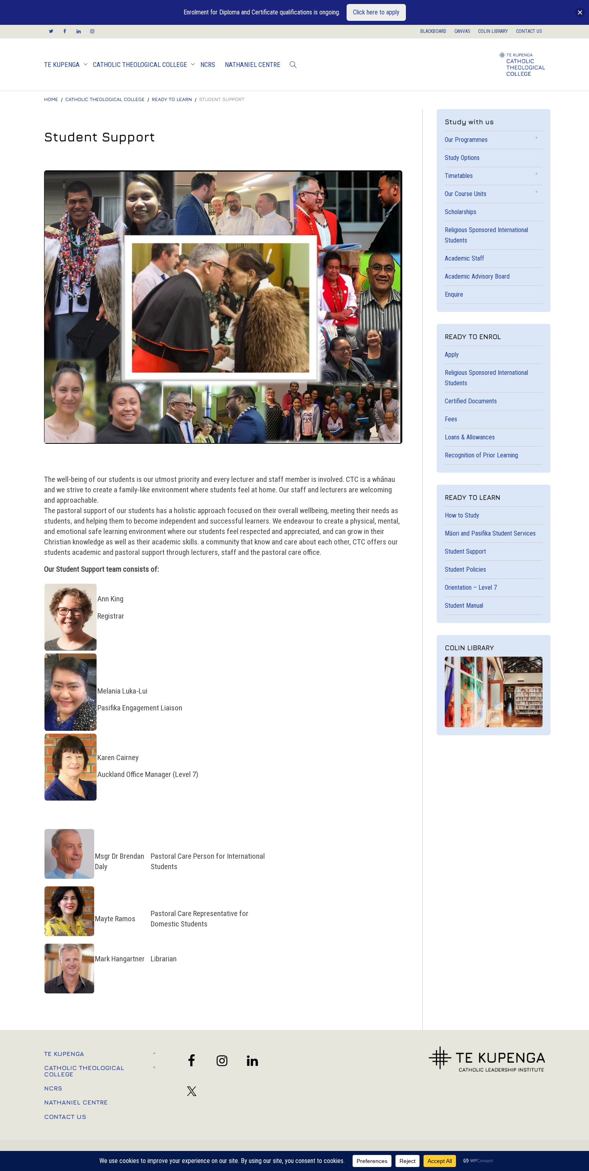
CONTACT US (529, 31)
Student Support (465, 551)
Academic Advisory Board (477, 276)
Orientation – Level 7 (471, 587)
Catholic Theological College (141, 65)
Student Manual (464, 605)
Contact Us (65, 1116)
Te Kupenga (62, 65)
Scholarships (460, 212)
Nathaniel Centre (252, 65)
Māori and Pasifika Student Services (490, 533)
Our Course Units (465, 194)
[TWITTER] (51, 31)
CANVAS (462, 31)
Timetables (459, 176)
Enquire (454, 294)
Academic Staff (464, 258)
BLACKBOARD (433, 31)
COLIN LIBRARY (493, 31)
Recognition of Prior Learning (481, 455)
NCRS (207, 65)
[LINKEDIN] (78, 31)
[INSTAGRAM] (92, 31)
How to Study (462, 515)
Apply (452, 354)
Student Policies (465, 569)
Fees (451, 419)
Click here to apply (376, 12)
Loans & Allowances (470, 437)
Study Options (462, 158)
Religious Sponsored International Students (486, 235)
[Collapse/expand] (580, 13)
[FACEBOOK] (64, 31)
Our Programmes (466, 140)
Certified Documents (471, 401)
